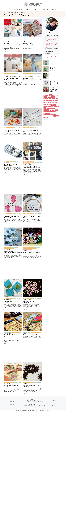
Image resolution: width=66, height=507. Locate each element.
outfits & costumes (48, 44)
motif (51, 108)
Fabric (20, 127)
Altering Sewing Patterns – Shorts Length (32, 42)
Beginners (16, 127)
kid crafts (46, 40)
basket (54, 95)
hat (55, 102)
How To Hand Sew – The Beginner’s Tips (31, 77)
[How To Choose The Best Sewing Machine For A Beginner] (13, 63)
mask (57, 106)
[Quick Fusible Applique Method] (13, 117)
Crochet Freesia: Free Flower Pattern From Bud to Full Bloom (54, 83)
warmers (45, 117)
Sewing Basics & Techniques (9, 127)
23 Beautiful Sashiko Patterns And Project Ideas (31, 167)
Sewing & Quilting (10, 12)
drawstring (53, 98)
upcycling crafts (52, 40)
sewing (49, 39)
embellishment (50, 100)
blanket (57, 95)
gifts (56, 43)
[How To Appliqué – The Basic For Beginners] (13, 203)
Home (5, 12)
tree (57, 115)
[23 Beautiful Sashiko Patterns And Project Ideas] (32, 151)
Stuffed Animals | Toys (28, 249)
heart (45, 104)
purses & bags (52, 43)
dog (50, 98)
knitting (55, 39)
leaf (54, 106)
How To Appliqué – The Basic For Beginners (11, 217)
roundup (46, 114)
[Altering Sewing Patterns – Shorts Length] (32, 28)
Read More (6, 51)
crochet (52, 39)
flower (45, 102)
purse (49, 111)
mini (45, 108)
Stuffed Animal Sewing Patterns (29, 247)
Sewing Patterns (26, 163)
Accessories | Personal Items (29, 162)
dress (57, 98)
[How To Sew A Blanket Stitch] (13, 288)
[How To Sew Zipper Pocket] (32, 321)
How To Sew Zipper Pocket (32, 335)
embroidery (56, 100)
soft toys (48, 43)
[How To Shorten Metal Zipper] (32, 117)
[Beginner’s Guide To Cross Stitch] (32, 203)
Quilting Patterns (7, 247)
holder (49, 104)
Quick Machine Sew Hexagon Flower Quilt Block (13, 251)
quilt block (54, 111)
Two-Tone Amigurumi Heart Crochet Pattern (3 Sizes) (54, 90)
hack (53, 102)
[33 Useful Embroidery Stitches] (13, 28)
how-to (54, 104)
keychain (51, 106)
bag (50, 95)
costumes (46, 98)
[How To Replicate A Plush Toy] (32, 237)
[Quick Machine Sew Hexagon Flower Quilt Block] (13, 237)
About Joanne (47, 53)
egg (44, 100)
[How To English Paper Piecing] (13, 371)
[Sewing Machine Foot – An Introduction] (13, 151)
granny (49, 102)
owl (54, 108)
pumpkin (45, 111)
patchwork (46, 109)
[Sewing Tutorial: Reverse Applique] (32, 371)
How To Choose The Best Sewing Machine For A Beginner (12, 78)
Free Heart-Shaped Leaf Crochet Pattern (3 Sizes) (54, 69)
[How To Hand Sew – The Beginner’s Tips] (32, 63)
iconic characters (46, 106)
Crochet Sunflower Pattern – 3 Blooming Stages (54, 63)
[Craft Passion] (33, 4)
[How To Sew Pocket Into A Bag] (13, 321)
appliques (46, 95)
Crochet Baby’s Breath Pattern (53, 76)
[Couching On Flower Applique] (32, 288)
